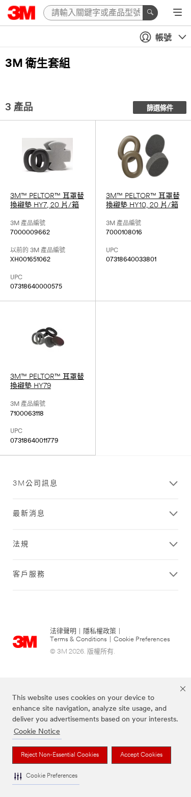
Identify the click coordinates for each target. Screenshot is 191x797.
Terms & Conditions (78, 639)
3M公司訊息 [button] (35, 484)
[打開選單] (177, 13)
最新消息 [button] (29, 514)
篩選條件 (160, 108)
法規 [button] (21, 544)
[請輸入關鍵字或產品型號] (150, 12)
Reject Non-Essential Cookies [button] (60, 755)
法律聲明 (63, 631)
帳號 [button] (163, 38)
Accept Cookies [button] (141, 755)
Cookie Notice (37, 732)
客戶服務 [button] (29, 574)
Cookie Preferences (142, 639)
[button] (45, 776)
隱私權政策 (99, 631)
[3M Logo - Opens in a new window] (22, 12)
